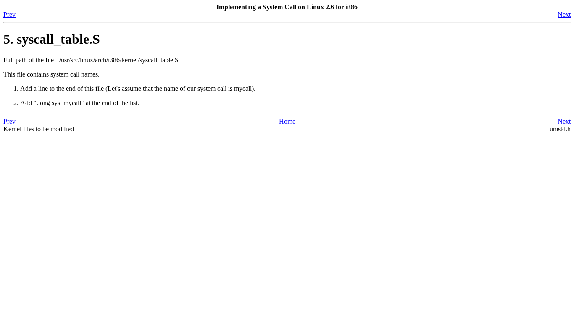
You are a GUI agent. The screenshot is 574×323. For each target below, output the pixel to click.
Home (287, 121)
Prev (9, 14)
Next (564, 14)
